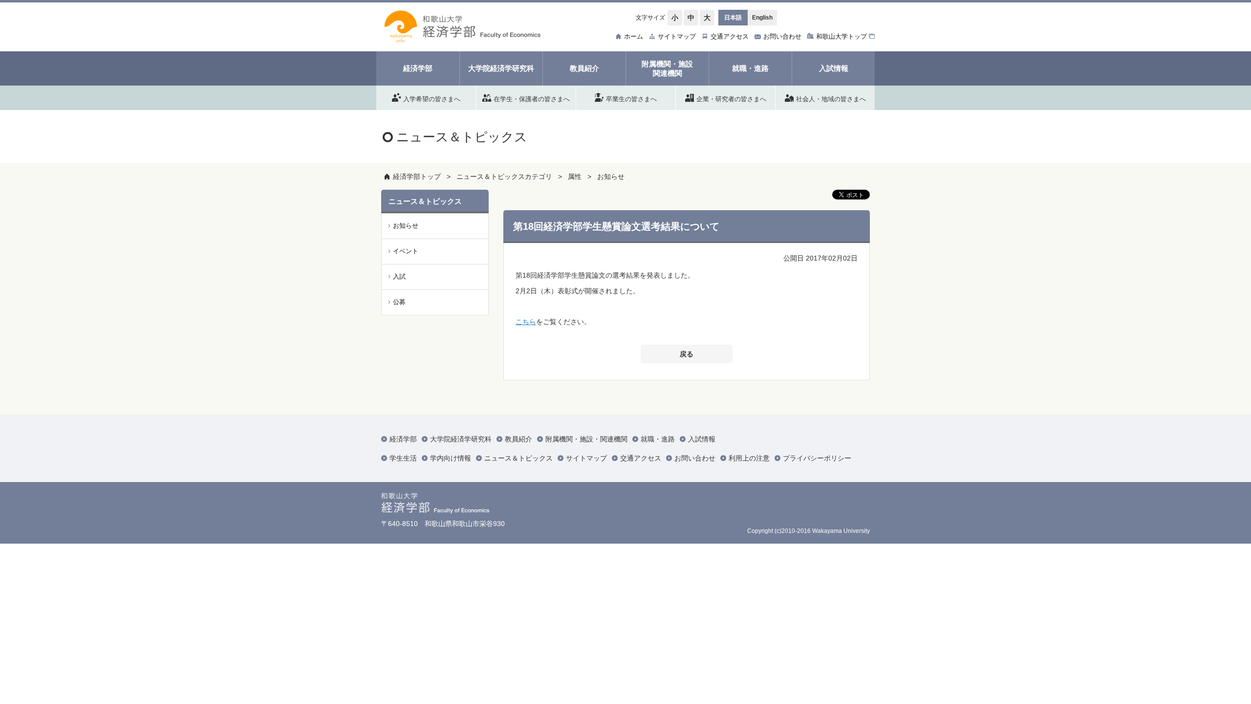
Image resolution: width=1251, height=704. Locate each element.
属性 (575, 176)
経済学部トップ (417, 176)
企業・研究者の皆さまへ (731, 98)
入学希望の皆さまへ (431, 98)
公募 (399, 302)
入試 (399, 276)
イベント (405, 251)
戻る (686, 354)
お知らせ (611, 176)
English (762, 17)
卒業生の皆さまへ (631, 98)
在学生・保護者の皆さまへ (532, 98)
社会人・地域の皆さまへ (831, 98)
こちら (526, 322)
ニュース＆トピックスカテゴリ (504, 176)
